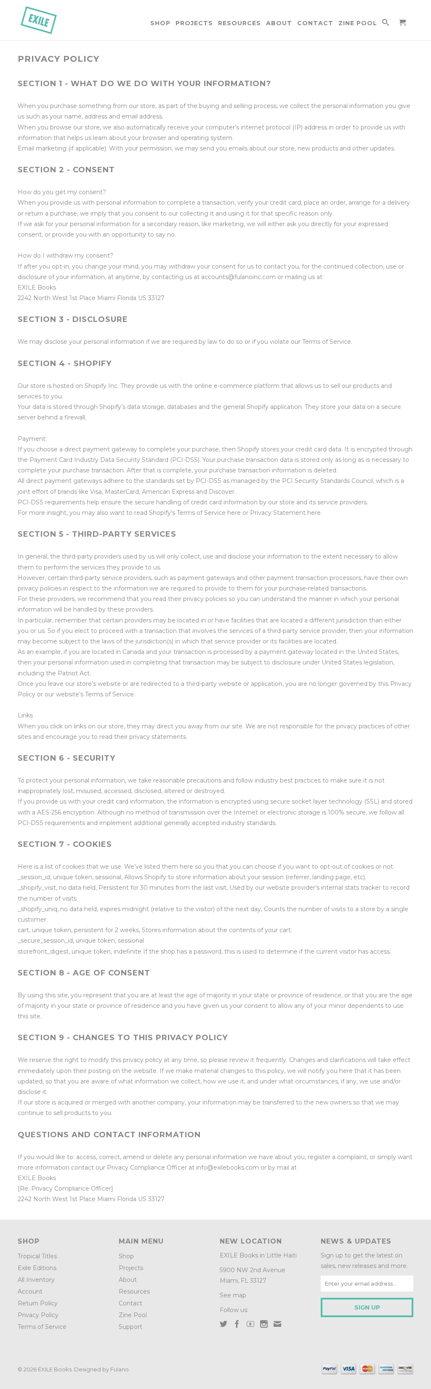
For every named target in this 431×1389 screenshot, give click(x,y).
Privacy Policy (38, 1315)
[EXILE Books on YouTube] (250, 1324)
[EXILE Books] (39, 20)
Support (130, 1327)
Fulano (119, 1369)
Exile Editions (37, 1268)
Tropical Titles (37, 1256)
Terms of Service (42, 1327)
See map (233, 1295)
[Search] (385, 24)
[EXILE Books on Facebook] (237, 1324)
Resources (239, 23)
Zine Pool (357, 23)
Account (30, 1291)
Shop (160, 23)
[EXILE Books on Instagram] (264, 1324)
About (279, 23)
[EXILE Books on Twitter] (223, 1324)
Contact (315, 23)
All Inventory (36, 1280)
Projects (194, 23)
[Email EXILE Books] (277, 1324)
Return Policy (38, 1303)
